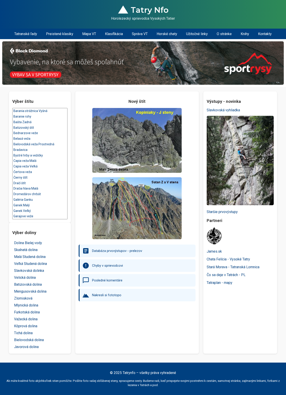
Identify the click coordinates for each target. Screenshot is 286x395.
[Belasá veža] (40, 139)
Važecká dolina (26, 319)
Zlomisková (23, 298)
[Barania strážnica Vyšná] (40, 111)
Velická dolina (25, 277)
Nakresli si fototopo (106, 295)
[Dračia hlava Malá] (40, 188)
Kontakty (265, 34)
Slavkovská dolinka (29, 270)
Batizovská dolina (28, 284)
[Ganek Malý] (40, 205)
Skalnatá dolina (26, 250)
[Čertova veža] (40, 172)
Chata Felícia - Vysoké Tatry (228, 259)
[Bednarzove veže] (40, 133)
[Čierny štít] (40, 177)
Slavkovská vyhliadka (223, 110)
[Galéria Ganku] (40, 200)
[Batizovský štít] (40, 128)
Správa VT (140, 34)
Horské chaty (167, 34)
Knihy (245, 34)
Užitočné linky (197, 34)
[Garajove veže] (40, 216)
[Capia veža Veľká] (40, 166)
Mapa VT (89, 34)
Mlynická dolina (26, 305)
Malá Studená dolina (30, 257)
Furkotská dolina (27, 312)
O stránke (224, 34)
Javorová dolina (26, 347)
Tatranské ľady (25, 34)
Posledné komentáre (107, 280)
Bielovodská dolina (29, 340)
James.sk (214, 251)
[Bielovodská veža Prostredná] (40, 144)
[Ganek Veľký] (40, 211)
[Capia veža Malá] (40, 161)
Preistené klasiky (59, 34)
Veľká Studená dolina (30, 264)
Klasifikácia (114, 34)
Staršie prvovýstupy (222, 212)
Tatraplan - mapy (219, 283)
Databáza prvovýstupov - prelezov (117, 251)
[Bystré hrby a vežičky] (40, 155)
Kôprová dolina (25, 326)
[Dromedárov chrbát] (40, 194)
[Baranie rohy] (40, 116)
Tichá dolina (23, 333)
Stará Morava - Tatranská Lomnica (233, 267)
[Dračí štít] (40, 183)
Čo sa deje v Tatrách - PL (226, 275)
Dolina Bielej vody (28, 243)
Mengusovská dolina (30, 291)
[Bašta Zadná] (40, 122)
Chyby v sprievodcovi (107, 266)
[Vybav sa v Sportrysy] (143, 63)
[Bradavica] (40, 150)
